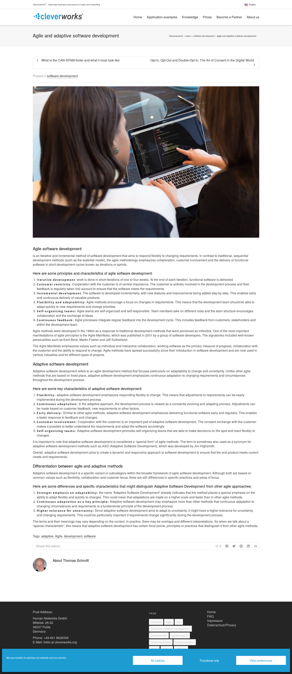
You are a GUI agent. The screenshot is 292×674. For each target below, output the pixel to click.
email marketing (161, 642)
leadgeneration (184, 642)
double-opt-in (179, 635)
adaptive (47, 536)
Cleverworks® (176, 35)
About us (253, 17)
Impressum (215, 620)
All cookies (158, 660)
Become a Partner (229, 17)
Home (137, 17)
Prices (207, 17)
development (73, 536)
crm (178, 622)
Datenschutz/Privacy (221, 625)
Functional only (209, 660)
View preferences (261, 660)
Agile (58, 536)
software (90, 536)
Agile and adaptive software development (236, 35)
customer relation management (170, 629)
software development (62, 76)
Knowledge (190, 17)
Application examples (162, 17)
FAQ (210, 616)
